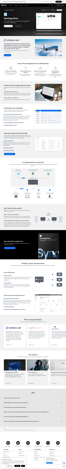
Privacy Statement (5, 462)
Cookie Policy (12, 462)
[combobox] (49, 2)
